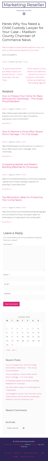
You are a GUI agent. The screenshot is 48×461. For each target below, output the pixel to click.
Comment (8, 244)
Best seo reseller (27, 456)
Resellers (17, 453)
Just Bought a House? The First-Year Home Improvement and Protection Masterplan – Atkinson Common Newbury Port (24, 396)
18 (17, 337)
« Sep (8, 350)
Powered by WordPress (13, 444)
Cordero (34, 444)
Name (6, 275)
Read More (6, 123)
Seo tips (7, 453)
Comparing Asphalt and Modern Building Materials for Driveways (20, 165)
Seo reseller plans (31, 453)
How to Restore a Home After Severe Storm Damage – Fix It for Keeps (22, 133)
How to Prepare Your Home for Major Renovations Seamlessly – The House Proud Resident (22, 99)
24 (12, 341)
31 (12, 345)
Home (25, 62)
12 (22, 333)
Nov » (14, 350)
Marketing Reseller (24, 4)
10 (12, 333)
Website (7, 294)
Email (7, 284)
